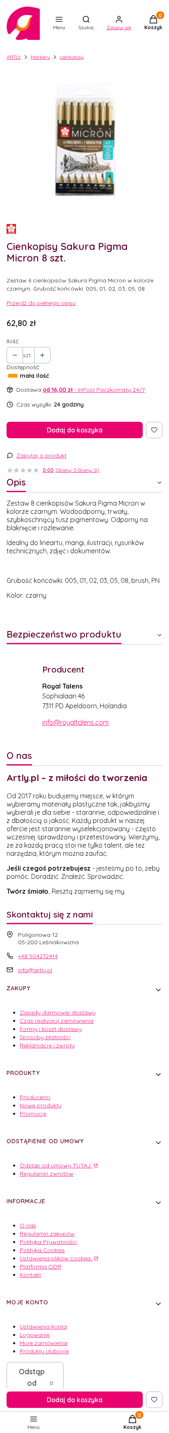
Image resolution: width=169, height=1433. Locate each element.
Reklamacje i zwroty (47, 1045)
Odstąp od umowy (32, 1383)
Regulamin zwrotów (46, 1173)
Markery (40, 57)
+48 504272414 (38, 956)
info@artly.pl (35, 970)
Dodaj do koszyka (75, 430)
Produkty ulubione (44, 1351)
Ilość (12, 341)
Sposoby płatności (45, 1037)
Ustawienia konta (43, 1326)
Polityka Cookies (42, 1250)
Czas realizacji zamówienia (57, 1020)
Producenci (35, 1097)
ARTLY (14, 57)
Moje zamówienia (43, 1343)
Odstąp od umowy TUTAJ (56, 1165)
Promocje (33, 1113)
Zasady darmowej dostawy (58, 1012)
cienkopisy (72, 57)
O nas (28, 1225)
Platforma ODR (40, 1266)
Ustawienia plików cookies (56, 1258)
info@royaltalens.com (75, 722)
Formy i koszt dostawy (51, 1029)
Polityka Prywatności (48, 1242)
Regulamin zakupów (47, 1233)
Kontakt (30, 1274)
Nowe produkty (41, 1105)
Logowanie (35, 1334)
